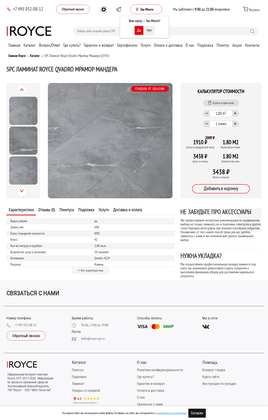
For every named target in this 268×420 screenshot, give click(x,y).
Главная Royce (17, 56)
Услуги (146, 45)
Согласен (197, 413)
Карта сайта (211, 377)
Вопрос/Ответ (49, 45)
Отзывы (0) (46, 209)
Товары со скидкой (86, 390)
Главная (14, 45)
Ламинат (78, 384)
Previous (26, 92)
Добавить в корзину (221, 188)
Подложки (86, 209)
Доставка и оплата (127, 209)
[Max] (104, 9)
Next (25, 193)
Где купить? (72, 45)
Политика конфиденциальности (160, 370)
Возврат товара (213, 370)
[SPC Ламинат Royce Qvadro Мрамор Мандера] (110, 140)
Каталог (30, 45)
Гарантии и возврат (99, 45)
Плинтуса (66, 209)
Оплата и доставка (168, 45)
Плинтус (223, 45)
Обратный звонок (73, 9)
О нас (190, 45)
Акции (237, 45)
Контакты (252, 45)
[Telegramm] (118, 9)
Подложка (205, 45)
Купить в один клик (223, 103)
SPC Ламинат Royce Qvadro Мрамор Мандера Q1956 (76, 56)
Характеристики (21, 209)
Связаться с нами (150, 404)
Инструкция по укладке (219, 384)
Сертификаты (127, 45)
